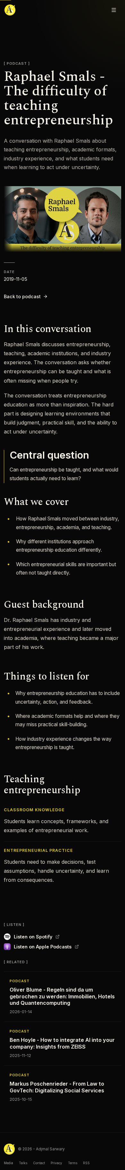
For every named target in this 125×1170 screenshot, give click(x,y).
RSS (86, 1163)
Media (8, 1163)
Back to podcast (22, 296)
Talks (23, 1163)
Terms (72, 1163)
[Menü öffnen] (114, 10)
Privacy (56, 1163)
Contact (39, 1163)
